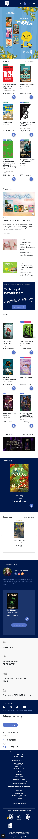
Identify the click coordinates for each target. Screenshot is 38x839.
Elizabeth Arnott (25, 89)
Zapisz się (17, 307)
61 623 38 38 (11, 740)
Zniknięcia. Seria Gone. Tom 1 (26, 342)
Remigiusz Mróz (25, 128)
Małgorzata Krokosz (9, 346)
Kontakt (19, 790)
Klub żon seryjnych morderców (27, 85)
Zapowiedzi (19, 520)
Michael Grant (24, 346)
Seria (22, 102)
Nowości (5, 102)
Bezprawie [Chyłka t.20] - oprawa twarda (27, 124)
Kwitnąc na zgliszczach (7, 342)
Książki (19, 771)
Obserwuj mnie (26, 377)
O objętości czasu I (19, 540)
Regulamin (19, 793)
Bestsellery (28, 321)
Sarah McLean (7, 124)
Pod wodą (19, 496)
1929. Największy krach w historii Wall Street (9, 86)
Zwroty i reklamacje (19, 803)
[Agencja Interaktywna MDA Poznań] (24, 837)
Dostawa (19, 798)
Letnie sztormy (8, 122)
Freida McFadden (21, 571)
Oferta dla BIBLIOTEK (14, 695)
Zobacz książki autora (18, 625)
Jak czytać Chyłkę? (19, 779)
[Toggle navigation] (20, 3)
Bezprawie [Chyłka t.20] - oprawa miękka (27, 161)
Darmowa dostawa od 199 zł (14, 679)
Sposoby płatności (19, 801)
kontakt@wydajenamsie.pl (17, 747)
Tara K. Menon (19, 498)
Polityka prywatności (19, 796)
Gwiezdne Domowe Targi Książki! (19, 786)
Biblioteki (19, 774)
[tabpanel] (19, 32)
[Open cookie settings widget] (3, 836)
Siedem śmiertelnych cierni (10, 378)
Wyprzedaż (8, 647)
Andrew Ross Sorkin (9, 90)
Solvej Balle (19, 543)
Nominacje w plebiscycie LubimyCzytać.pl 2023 (19, 782)
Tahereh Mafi (24, 380)
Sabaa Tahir (6, 417)
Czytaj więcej (6, 233)
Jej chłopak (11, 610)
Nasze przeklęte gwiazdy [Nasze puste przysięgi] (26, 415)
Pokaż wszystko (28, 61)
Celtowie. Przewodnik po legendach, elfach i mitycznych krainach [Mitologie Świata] (10, 164)
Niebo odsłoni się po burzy (9, 414)
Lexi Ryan (23, 419)
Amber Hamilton (8, 381)
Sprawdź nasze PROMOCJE (10, 662)
